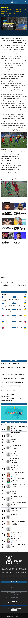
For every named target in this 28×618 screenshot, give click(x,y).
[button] (2, 2)
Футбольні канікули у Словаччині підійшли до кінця (12, 371)
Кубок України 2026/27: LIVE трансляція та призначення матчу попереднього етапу (13, 368)
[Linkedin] (21, 32)
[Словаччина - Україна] (14, 303)
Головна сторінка (4, 5)
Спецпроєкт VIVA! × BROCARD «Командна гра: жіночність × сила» (13, 391)
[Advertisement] (14, 260)
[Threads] (24, 576)
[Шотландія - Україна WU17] (14, 309)
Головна (7, 614)
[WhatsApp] (18, 32)
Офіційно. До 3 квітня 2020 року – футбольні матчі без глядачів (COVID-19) (7, 284)
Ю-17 (6, 277)
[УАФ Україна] (14, 585)
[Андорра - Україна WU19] (14, 328)
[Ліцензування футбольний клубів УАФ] (14, 597)
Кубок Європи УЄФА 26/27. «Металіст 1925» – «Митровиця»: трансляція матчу (11, 364)
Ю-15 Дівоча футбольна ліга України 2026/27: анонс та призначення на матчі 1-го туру (13, 379)
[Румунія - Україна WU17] (14, 315)
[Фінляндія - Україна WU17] (14, 297)
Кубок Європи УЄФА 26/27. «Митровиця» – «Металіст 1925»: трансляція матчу (12, 399)
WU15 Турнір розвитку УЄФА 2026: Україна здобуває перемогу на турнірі (12, 375)
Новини (11, 614)
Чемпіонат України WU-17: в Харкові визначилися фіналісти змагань (20, 284)
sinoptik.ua (18, 608)
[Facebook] (6, 32)
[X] (12, 32)
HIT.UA (12, 609)
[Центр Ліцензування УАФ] (14, 592)
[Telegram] (9, 32)
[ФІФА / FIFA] (14, 590)
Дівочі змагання (12, 5)
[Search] (26, 2)
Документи (16, 614)
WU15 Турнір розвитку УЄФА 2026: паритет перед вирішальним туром (12, 383)
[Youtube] (21, 576)
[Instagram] (7, 576)
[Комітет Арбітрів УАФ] (14, 595)
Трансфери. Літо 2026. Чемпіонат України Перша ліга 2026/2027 (12, 387)
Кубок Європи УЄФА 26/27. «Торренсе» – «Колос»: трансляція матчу (12, 395)
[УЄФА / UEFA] (14, 587)
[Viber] (15, 32)
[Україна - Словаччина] (14, 322)
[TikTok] (14, 576)
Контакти (21, 614)
